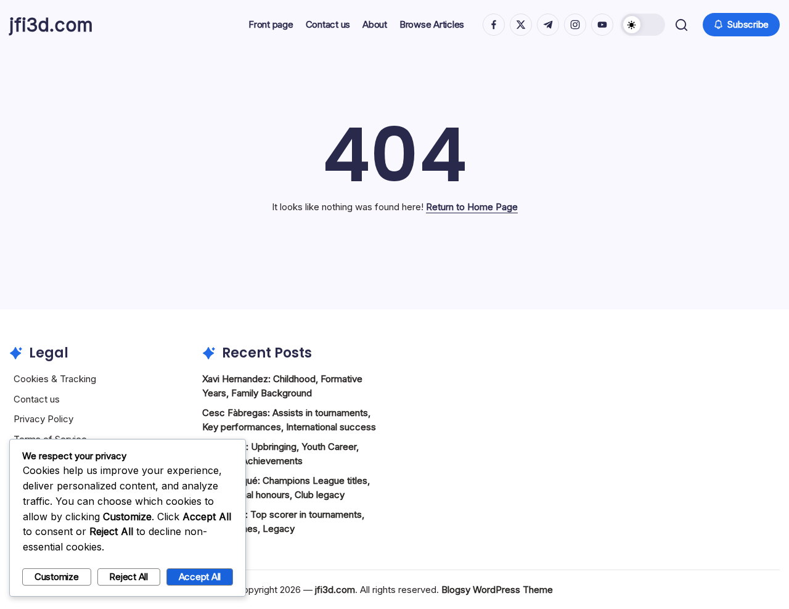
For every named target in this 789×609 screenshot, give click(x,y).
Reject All (128, 576)
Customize (57, 576)
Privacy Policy (43, 419)
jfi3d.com (51, 25)
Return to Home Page (472, 207)
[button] (643, 25)
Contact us (37, 399)
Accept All (200, 576)
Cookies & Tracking (55, 379)
